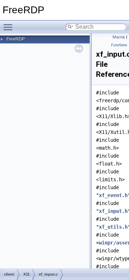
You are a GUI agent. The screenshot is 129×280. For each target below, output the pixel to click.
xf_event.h (113, 195)
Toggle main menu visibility (9, 26)
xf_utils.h (113, 227)
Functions (119, 45)
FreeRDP (15, 39)
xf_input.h (113, 211)
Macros (119, 37)
